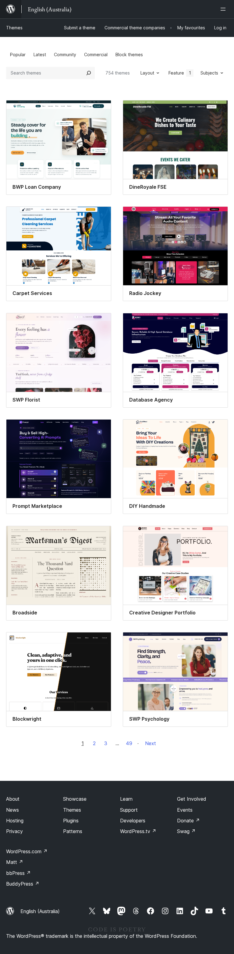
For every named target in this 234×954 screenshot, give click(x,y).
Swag (186, 831)
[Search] (89, 73)
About (13, 799)
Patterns (72, 831)
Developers (132, 820)
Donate (188, 820)
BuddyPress (22, 884)
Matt (14, 862)
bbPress (18, 873)
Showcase (75, 799)
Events (185, 810)
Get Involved (191, 799)
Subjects (209, 72)
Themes (14, 27)
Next (150, 743)
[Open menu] (224, 9)
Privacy (14, 831)
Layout (147, 72)
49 (129, 743)
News (12, 810)
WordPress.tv (138, 831)
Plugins (71, 820)
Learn (126, 799)
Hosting (14, 820)
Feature (179, 72)
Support (129, 810)
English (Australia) (40, 911)
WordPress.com (27, 851)
